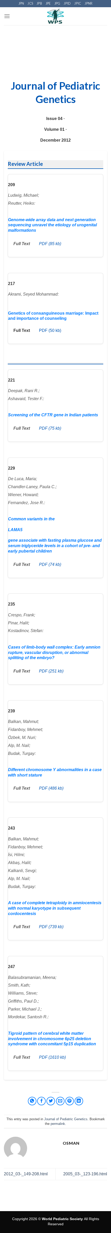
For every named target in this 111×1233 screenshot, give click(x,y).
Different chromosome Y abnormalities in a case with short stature (55, 772)
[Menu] (7, 16)
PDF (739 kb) (51, 927)
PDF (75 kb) (50, 428)
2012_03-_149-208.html (26, 1174)
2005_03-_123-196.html (85, 1174)
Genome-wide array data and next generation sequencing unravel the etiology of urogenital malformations (52, 225)
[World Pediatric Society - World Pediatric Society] (55, 16)
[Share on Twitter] (50, 1101)
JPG (57, 3)
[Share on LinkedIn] (79, 1101)
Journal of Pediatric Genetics (66, 1119)
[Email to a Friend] (60, 1101)
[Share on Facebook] (41, 1101)
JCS (30, 3)
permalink (58, 1124)
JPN (21, 3)
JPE (48, 3)
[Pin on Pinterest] (69, 1101)
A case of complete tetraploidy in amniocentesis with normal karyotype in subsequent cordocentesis (54, 908)
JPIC (77, 3)
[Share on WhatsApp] (32, 1101)
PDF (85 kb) (50, 244)
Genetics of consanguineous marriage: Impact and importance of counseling (53, 316)
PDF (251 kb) (51, 671)
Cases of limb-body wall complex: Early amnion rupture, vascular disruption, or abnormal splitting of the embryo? (54, 652)
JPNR (88, 3)
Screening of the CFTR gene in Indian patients (53, 415)
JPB (39, 3)
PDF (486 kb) (51, 788)
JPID (67, 3)
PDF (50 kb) (50, 330)
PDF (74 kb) (50, 564)
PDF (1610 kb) (52, 1057)
